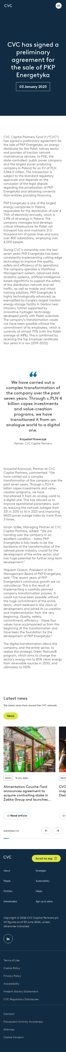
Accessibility (11, 983)
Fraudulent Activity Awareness (23, 1021)
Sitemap (9, 1029)
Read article (18, 815)
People (7, 880)
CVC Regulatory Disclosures (21, 999)
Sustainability (42, 880)
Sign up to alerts (44, 901)
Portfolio (8, 891)
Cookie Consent (14, 1037)
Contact (9, 1014)
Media (39, 891)
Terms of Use (12, 960)
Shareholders (10, 901)
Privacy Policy (12, 976)
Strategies (41, 870)
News (10, 716)
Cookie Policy (12, 968)
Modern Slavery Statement (21, 991)
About (7, 870)
